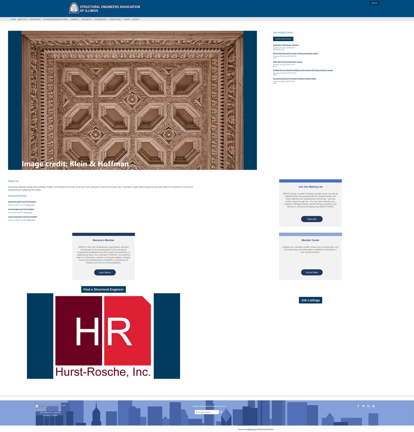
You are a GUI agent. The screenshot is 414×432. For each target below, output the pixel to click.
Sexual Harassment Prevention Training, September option (295, 53)
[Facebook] (358, 406)
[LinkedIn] (368, 406)
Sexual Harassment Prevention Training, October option (294, 79)
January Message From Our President (22, 217)
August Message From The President (22, 202)
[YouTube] (373, 406)
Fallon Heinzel (30, 205)
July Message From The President (21, 209)
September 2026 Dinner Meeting (285, 45)
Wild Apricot (251, 429)
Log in (374, 3)
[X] (363, 406)
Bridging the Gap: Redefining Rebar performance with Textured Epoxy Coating (303, 70)
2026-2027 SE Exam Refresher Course (287, 62)
